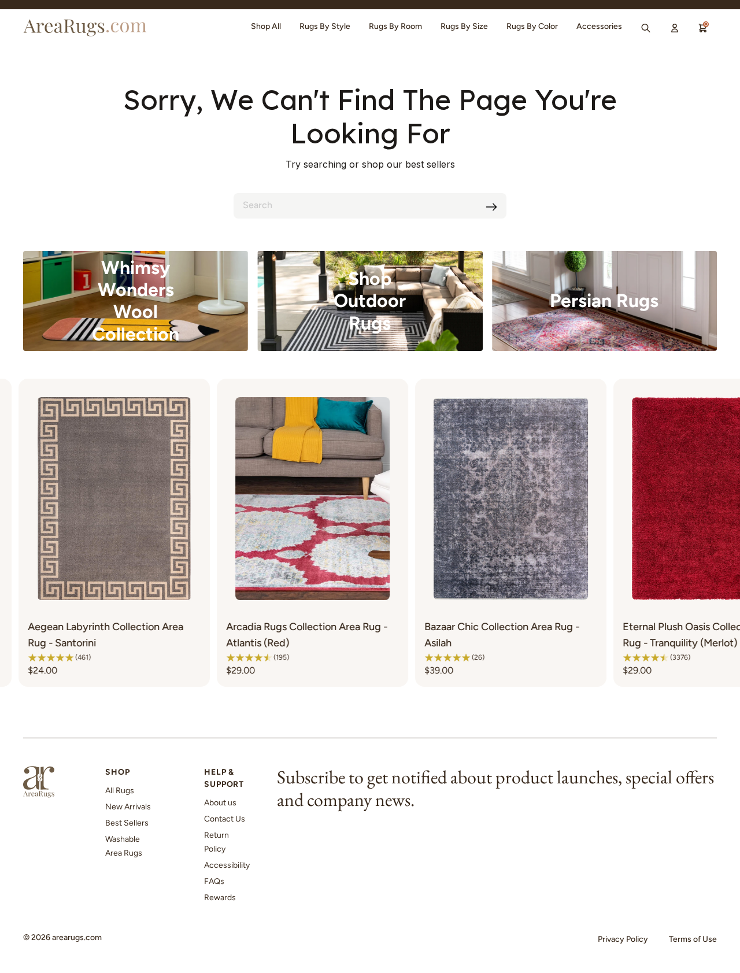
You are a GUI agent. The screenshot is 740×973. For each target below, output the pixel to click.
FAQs (214, 881)
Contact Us (224, 819)
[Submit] (491, 207)
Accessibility (227, 865)
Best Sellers (127, 823)
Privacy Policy (623, 939)
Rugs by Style (324, 26)
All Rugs (119, 791)
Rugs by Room (395, 26)
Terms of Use (693, 939)
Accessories (599, 26)
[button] (166, 657)
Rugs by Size (464, 26)
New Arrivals (128, 807)
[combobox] (370, 206)
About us (220, 803)
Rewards (220, 897)
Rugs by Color (532, 26)
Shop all (266, 26)
